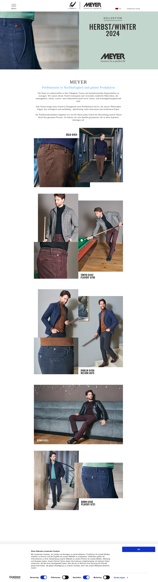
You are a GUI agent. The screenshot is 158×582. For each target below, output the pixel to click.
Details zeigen (119, 577)
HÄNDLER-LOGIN (133, 9)
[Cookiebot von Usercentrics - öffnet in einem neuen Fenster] (15, 577)
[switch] (65, 577)
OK (139, 549)
